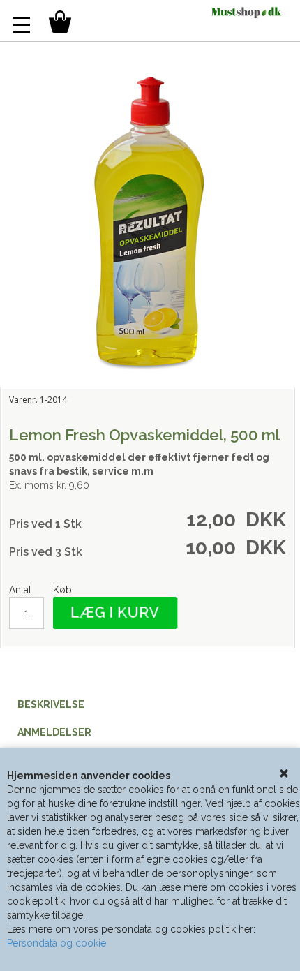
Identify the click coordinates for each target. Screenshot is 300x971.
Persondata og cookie (56, 943)
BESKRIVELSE (50, 704)
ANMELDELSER (54, 732)
